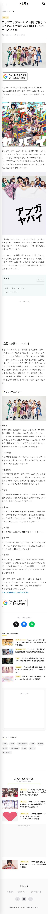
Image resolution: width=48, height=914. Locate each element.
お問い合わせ (36, 892)
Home (4, 11)
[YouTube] (24, 899)
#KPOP (40, 743)
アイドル (5, 17)
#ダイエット (14, 748)
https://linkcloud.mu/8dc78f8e (15, 592)
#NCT (24, 748)
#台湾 (32, 743)
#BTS (12, 743)
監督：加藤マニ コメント (14, 288)
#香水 (5, 748)
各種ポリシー (22, 892)
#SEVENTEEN (22, 743)
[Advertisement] (24, 323)
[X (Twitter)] (17, 899)
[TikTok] (30, 899)
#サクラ (32, 748)
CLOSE (40, 279)
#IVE (5, 743)
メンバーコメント (12, 292)
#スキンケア (7, 752)
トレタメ (24, 886)
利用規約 (10, 892)
